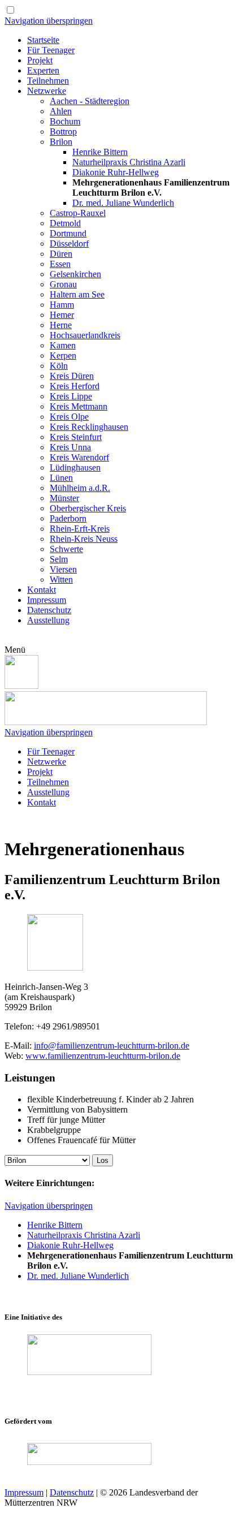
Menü (15, 649)
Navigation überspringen (49, 20)
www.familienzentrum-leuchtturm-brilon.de (102, 1056)
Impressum (24, 1492)
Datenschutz (72, 1492)
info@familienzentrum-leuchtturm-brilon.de (111, 1045)
